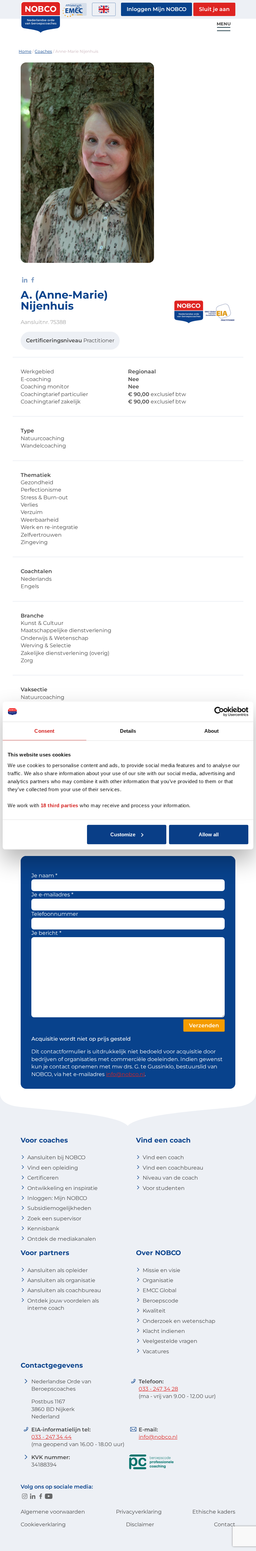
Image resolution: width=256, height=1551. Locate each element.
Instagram (25, 1496)
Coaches (43, 51)
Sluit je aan (214, 9)
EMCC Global (159, 1290)
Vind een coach (163, 1157)
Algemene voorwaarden (53, 1512)
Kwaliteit (154, 1311)
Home (25, 51)
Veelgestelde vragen (170, 1341)
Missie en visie (161, 1270)
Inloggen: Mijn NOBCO (57, 1198)
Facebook (41, 1496)
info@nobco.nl (125, 1074)
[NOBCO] (41, 31)
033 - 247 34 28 (158, 1389)
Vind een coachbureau (173, 1168)
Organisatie (158, 1280)
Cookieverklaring (43, 1524)
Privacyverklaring (139, 1512)
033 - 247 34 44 (51, 1437)
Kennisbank (43, 1228)
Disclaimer (140, 1524)
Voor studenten (164, 1188)
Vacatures (156, 1351)
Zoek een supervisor (54, 1218)
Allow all (209, 834)
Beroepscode (160, 1301)
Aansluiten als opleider (57, 1270)
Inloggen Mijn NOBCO (156, 9)
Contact (224, 1524)
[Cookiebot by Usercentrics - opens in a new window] (219, 712)
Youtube (49, 1496)
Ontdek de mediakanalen (61, 1239)
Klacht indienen (164, 1331)
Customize (122, 834)
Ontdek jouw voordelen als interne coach (63, 1304)
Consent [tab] (44, 731)
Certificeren (43, 1178)
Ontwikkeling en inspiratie (62, 1188)
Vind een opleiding (52, 1168)
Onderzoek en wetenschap (179, 1321)
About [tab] (211, 731)
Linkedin (33, 1496)
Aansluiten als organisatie (61, 1280)
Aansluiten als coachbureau (64, 1290)
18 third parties (59, 805)
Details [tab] (128, 731)
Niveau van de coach (170, 1178)
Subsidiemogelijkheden (59, 1208)
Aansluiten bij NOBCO (56, 1157)
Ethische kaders (213, 1512)
